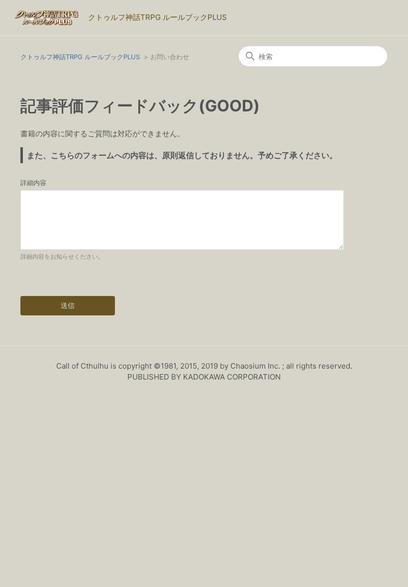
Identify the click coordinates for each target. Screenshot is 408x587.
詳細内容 (33, 183)
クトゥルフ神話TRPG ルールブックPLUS (80, 57)
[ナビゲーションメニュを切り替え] (378, 19)
